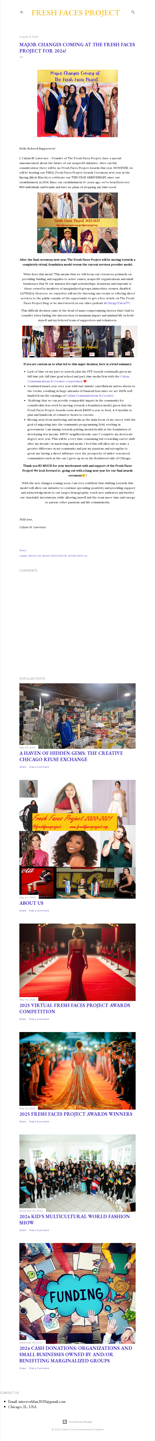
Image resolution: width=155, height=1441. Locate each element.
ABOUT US (34, 555)
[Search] (133, 11)
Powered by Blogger (81, 1421)
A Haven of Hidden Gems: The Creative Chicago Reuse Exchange (71, 756)
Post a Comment (39, 766)
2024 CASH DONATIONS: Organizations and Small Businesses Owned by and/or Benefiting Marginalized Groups (75, 1354)
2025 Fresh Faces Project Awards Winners (75, 1114)
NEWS (45, 555)
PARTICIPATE (59, 555)
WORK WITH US (77, 555)
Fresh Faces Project (75, 12)
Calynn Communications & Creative (90, 395)
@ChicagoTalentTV (117, 303)
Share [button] (22, 550)
